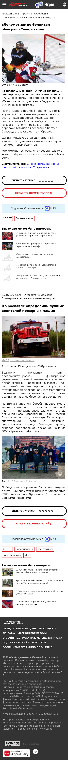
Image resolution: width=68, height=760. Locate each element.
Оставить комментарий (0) (34, 192)
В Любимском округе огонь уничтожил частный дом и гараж (36, 603)
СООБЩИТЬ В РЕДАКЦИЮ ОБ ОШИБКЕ (27, 647)
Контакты (39, 642)
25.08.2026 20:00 (11, 294)
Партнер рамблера (31, 744)
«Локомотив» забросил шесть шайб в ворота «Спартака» (30, 165)
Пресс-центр (47, 628)
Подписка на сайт (16, 642)
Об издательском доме (19, 628)
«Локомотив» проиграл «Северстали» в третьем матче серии (36, 266)
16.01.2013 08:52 (10, 13)
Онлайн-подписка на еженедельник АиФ (32, 637)
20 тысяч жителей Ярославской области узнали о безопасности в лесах (37, 571)
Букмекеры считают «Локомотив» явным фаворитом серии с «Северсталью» (36, 234)
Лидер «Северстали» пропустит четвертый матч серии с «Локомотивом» (38, 276)
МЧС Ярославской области (18, 360)
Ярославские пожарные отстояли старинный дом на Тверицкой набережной (39, 581)
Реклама (9, 633)
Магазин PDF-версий (32, 633)
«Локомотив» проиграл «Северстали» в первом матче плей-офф (36, 245)
